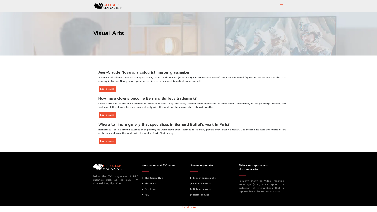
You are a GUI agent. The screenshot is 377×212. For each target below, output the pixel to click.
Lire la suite (107, 89)
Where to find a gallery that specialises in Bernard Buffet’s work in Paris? (164, 124)
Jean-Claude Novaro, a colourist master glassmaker (144, 72)
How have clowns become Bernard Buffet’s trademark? (147, 98)
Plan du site (188, 207)
